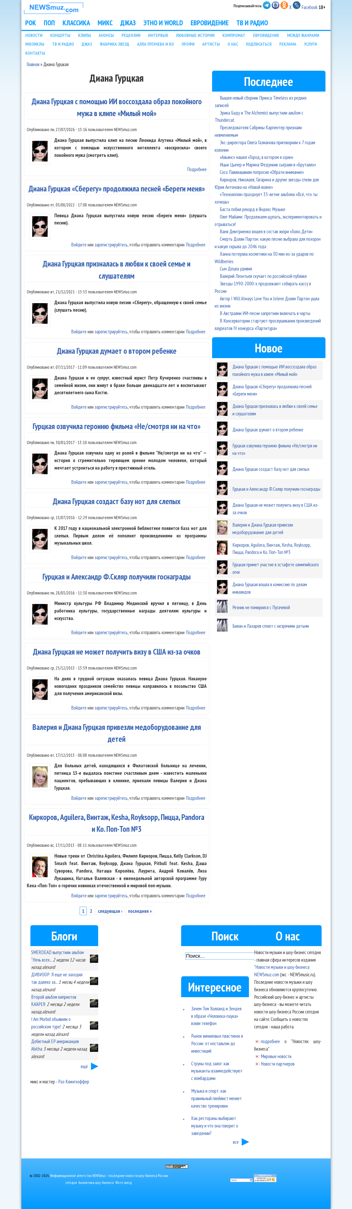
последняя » (140, 911)
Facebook (309, 7)
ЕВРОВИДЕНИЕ (210, 22)
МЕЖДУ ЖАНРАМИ (303, 35)
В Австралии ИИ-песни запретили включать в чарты (265, 313)
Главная (33, 64)
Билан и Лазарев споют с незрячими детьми (270, 626)
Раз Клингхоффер (73, 1081)
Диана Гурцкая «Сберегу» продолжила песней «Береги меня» (117, 188)
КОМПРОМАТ (233, 35)
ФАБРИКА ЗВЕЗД (114, 44)
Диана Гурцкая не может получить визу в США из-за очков (116, 652)
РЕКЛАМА (287, 44)
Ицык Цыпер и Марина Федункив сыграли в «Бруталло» (268, 164)
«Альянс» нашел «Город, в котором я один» (256, 157)
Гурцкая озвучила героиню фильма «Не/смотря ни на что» (116, 426)
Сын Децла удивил (236, 268)
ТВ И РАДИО (252, 22)
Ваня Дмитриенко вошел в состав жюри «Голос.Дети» (266, 231)
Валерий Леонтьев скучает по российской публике (263, 276)
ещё (84, 1066)
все (236, 1142)
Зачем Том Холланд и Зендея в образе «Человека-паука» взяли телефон (216, 1016)
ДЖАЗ (128, 22)
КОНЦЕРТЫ (60, 35)
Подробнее (197, 169)
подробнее (270, 1041)
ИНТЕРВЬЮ (158, 35)
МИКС (105, 22)
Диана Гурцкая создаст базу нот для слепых (116, 501)
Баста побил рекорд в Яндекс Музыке (252, 209)
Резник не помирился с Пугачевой (261, 607)
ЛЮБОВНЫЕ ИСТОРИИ (195, 35)
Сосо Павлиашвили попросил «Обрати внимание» (262, 172)
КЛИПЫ (84, 35)
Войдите (79, 244)
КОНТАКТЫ (35, 53)
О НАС (233, 44)
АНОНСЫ (106, 35)
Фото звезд (123, 1182)
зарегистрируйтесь (111, 244)
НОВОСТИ (34, 35)
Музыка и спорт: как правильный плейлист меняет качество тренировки (216, 1098)
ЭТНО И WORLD (163, 22)
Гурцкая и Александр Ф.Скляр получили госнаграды (117, 576)
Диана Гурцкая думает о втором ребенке (117, 351)
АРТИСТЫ (211, 44)
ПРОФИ (188, 44)
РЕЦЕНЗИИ (131, 35)
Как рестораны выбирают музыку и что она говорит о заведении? (214, 1125)
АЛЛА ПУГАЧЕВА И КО (155, 44)
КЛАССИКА (76, 22)
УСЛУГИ (310, 44)
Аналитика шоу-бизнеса (96, 1182)
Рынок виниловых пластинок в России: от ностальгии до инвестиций (217, 1043)
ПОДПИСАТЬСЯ (259, 44)
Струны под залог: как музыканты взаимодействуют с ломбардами (216, 1071)
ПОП (49, 22)
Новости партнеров (278, 1063)
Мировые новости (276, 1056)
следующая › (110, 911)
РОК (30, 22)
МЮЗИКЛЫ (34, 44)
